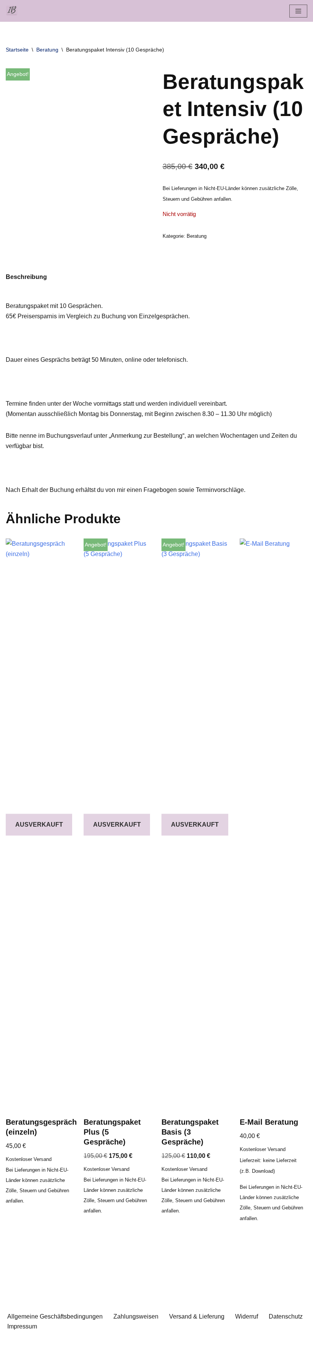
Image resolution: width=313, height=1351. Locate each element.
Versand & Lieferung (196, 1316)
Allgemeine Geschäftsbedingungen (55, 1316)
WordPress (187, 1343)
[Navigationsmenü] (298, 11)
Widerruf (246, 1316)
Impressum (22, 1326)
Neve (118, 1343)
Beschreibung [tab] (26, 277)
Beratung (47, 50)
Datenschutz (286, 1316)
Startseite (17, 50)
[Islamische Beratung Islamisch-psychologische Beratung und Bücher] (14, 10)
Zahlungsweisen (135, 1316)
